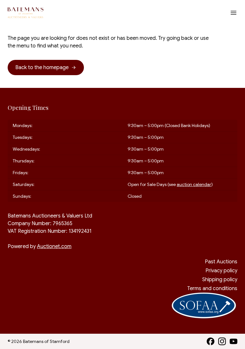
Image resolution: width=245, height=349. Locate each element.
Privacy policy (221, 270)
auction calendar (194, 184)
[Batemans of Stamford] (25, 12)
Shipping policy (219, 279)
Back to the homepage (42, 67)
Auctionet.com (54, 246)
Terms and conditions (212, 288)
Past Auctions (221, 262)
